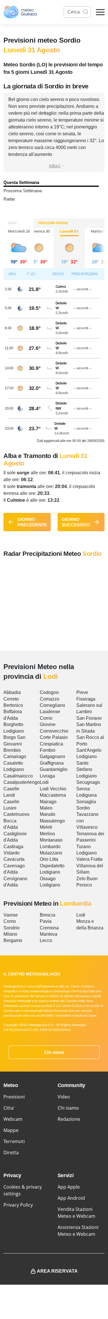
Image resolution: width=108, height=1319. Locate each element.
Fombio (47, 750)
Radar (9, 199)
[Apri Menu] (100, 12)
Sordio (83, 808)
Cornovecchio (54, 731)
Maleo (46, 808)
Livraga (47, 775)
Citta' (9, 1108)
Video (64, 1097)
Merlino (47, 833)
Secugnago (88, 782)
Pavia (46, 921)
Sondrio (11, 927)
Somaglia (86, 801)
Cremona (49, 927)
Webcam (12, 1119)
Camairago (14, 756)
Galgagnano (52, 756)
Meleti (46, 827)
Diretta (11, 1152)
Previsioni (14, 1097)
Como (9, 921)
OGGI (12, 223)
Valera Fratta (89, 859)
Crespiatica (51, 743)
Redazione (69, 1119)
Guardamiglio (53, 769)
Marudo (47, 814)
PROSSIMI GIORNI (53, 223)
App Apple (69, 1187)
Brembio (12, 750)
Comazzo (49, 699)
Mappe (10, 1130)
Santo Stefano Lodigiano (86, 769)
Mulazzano (51, 852)
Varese (10, 915)
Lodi (44, 782)
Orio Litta (49, 859)
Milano (10, 934)
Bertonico (13, 705)
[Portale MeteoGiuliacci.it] (20, 12)
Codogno (49, 692)
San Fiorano (89, 718)
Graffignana (52, 763)
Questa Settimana (21, 182)
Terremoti (14, 1141)
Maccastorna (53, 795)
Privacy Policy (18, 1205)
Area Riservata (57, 1271)
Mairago (48, 801)
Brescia (47, 915)
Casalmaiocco (18, 775)
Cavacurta (13, 859)
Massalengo (52, 820)
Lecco (46, 940)
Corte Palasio (54, 737)
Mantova (48, 934)
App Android (71, 1198)
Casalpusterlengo (21, 782)
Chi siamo (54, 1052)
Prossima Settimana (22, 190)
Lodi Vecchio (53, 788)
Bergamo (12, 940)
